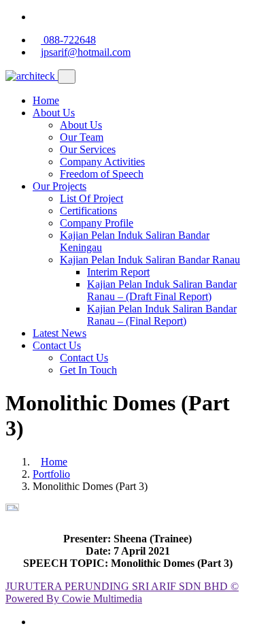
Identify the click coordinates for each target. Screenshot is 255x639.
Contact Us (57, 345)
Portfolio (51, 474)
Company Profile (96, 223)
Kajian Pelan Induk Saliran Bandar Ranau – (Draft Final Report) (162, 290)
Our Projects (59, 186)
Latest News (59, 333)
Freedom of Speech (101, 174)
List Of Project (91, 198)
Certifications (88, 210)
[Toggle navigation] (66, 76)
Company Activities (102, 161)
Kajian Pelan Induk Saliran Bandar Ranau (150, 259)
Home (46, 100)
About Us (54, 112)
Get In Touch (88, 370)
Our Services (88, 149)
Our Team (81, 137)
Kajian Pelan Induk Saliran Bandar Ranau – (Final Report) (162, 315)
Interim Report (118, 272)
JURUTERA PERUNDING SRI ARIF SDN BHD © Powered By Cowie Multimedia (122, 592)
